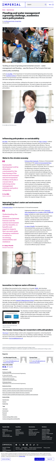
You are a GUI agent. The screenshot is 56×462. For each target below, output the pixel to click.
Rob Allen (4, 141)
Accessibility (24, 447)
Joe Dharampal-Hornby (9, 21)
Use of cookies (19, 449)
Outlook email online (7, 436)
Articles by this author (8, 362)
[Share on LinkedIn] (5, 367)
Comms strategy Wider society (9, 416)
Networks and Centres (34, 432)
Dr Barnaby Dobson (7, 207)
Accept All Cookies (39, 459)
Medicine (18, 430)
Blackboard (5, 429)
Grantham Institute (11, 75)
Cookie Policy (22, 456)
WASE (36, 288)
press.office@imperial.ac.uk (12, 361)
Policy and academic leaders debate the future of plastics (16, 392)
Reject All (50, 459)
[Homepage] (13, 4)
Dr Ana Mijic (9, 74)
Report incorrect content (30, 449)
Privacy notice (47, 447)
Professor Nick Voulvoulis (31, 161)
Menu (50, 4)
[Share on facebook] (3, 367)
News (3, 10)
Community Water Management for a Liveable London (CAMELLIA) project (39, 212)
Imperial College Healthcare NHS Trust (47, 437)
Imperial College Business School (25, 300)
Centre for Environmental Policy (43, 163)
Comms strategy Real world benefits (11, 418)
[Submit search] (45, 4)
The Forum (5, 409)
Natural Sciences (20, 432)
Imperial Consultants (47, 439)
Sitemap (18, 447)
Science (4, 401)
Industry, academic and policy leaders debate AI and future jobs (17, 390)
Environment (5, 411)
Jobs (3, 433)
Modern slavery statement (35, 447)
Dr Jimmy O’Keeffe (30, 226)
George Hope (18, 21)
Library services (6, 435)
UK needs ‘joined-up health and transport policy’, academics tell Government (20, 394)
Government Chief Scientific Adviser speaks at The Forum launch (17, 388)
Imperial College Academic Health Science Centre (46, 431)
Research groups (33, 433)
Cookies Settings (6, 459)
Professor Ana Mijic (6, 372)
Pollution (4, 414)
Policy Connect (43, 141)
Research (4, 412)
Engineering (5, 403)
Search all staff (32, 435)
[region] (28, 457)
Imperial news (10, 10)
